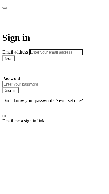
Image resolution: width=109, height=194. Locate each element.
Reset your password (21, 105)
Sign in (10, 90)
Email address (15, 51)
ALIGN (17, 20)
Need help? (12, 68)
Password (11, 78)
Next (8, 58)
